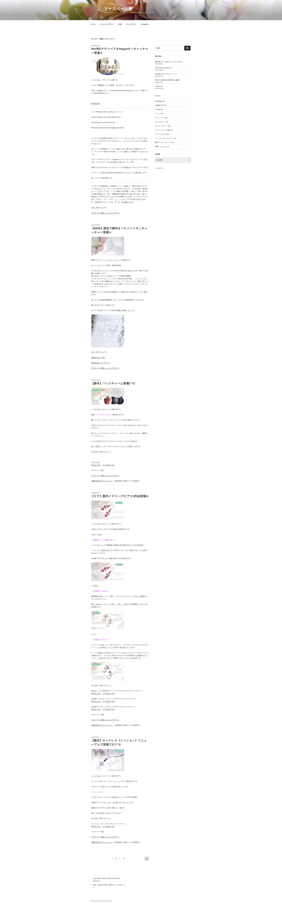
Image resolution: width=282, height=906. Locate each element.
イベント (158, 113)
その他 (157, 109)
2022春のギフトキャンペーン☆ (166, 74)
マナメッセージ (160, 134)
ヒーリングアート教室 (162, 130)
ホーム (93, 24)
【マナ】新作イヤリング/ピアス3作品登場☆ (120, 496)
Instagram (144, 24)
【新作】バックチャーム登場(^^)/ (113, 383)
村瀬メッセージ (160, 146)
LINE (120, 24)
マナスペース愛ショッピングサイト (105, 368)
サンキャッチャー (161, 126)
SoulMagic (158, 101)
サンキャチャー (160, 122)
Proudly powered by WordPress (102, 901)
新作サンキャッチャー (162, 142)
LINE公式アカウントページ (102, 481)
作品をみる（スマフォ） (101, 363)
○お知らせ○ (159, 86)
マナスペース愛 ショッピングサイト (105, 213)
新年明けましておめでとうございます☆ (169, 62)
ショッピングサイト (107, 24)
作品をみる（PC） (98, 357)
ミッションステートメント (164, 138)
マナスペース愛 (118, 9)
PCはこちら (96, 465)
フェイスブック (131, 24)
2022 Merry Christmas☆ (163, 68)
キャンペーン (159, 118)
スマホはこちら (109, 465)
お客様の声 (159, 105)
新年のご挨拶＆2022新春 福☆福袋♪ (167, 80)
